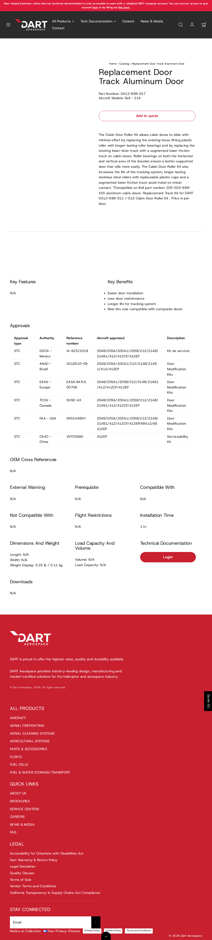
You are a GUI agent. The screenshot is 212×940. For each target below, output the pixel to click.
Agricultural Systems (29, 741)
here (95, 7)
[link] (192, 25)
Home (113, 63)
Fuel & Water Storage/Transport (40, 772)
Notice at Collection (25, 931)
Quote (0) (209, 701)
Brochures (20, 801)
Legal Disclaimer (23, 866)
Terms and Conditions (138, 930)
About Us (18, 793)
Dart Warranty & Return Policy (33, 860)
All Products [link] (61, 21)
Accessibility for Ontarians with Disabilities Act (47, 853)
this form (123, 7)
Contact (58, 28)
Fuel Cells (19, 764)
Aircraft (18, 718)
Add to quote (147, 115)
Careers (128, 21)
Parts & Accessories (28, 749)
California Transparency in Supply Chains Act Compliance (55, 893)
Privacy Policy (92, 930)
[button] (8, 25)
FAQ (13, 832)
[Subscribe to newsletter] (95, 922)
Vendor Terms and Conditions (33, 886)
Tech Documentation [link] (96, 21)
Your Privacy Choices (63, 931)
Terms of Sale (20, 879)
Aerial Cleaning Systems (32, 733)
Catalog (124, 63)
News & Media (152, 21)
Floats (16, 757)
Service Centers (24, 809)
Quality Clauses (22, 873)
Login (168, 557)
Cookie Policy (113, 930)
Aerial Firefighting (27, 725)
